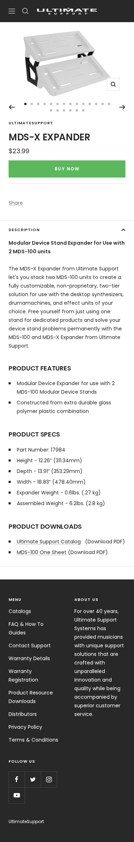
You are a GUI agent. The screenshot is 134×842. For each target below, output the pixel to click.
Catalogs (20, 611)
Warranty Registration (23, 675)
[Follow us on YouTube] (17, 795)
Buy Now (67, 169)
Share (16, 202)
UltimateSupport (31, 123)
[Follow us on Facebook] (17, 779)
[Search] (25, 11)
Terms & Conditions (33, 739)
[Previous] (12, 107)
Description (24, 230)
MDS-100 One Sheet (41, 552)
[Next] (122, 107)
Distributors (23, 714)
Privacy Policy (25, 727)
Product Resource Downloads (31, 697)
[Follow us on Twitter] (33, 779)
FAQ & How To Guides (26, 628)
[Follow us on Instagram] (49, 779)
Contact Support (30, 645)
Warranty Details (29, 658)
